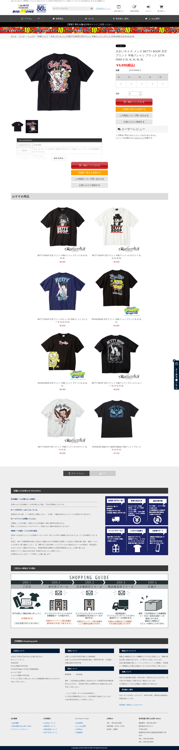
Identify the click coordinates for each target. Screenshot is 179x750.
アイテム (28, 19)
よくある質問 (153, 19)
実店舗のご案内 (122, 19)
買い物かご (161, 11)
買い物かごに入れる (134, 102)
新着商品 (59, 19)
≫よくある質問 (80, 726)
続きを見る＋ (59, 158)
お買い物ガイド (119, 11)
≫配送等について (49, 726)
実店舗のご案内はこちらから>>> (130, 705)
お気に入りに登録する (134, 122)
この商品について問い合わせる (134, 115)
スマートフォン (77, 473)
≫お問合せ (79, 729)
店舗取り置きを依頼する (134, 109)
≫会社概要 (15, 723)
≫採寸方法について (50, 732)
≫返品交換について (50, 729)
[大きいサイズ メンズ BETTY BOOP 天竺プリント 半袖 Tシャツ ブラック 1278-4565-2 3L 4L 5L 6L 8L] (59, 82)
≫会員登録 (79, 723)
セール (91, 19)
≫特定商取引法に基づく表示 (21, 726)
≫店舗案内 (79, 732)
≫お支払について (49, 723)
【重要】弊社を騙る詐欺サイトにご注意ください (89, 24)
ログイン (148, 11)
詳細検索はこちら (103, 8)
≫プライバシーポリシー (19, 729)
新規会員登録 (134, 11)
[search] (92, 8)
